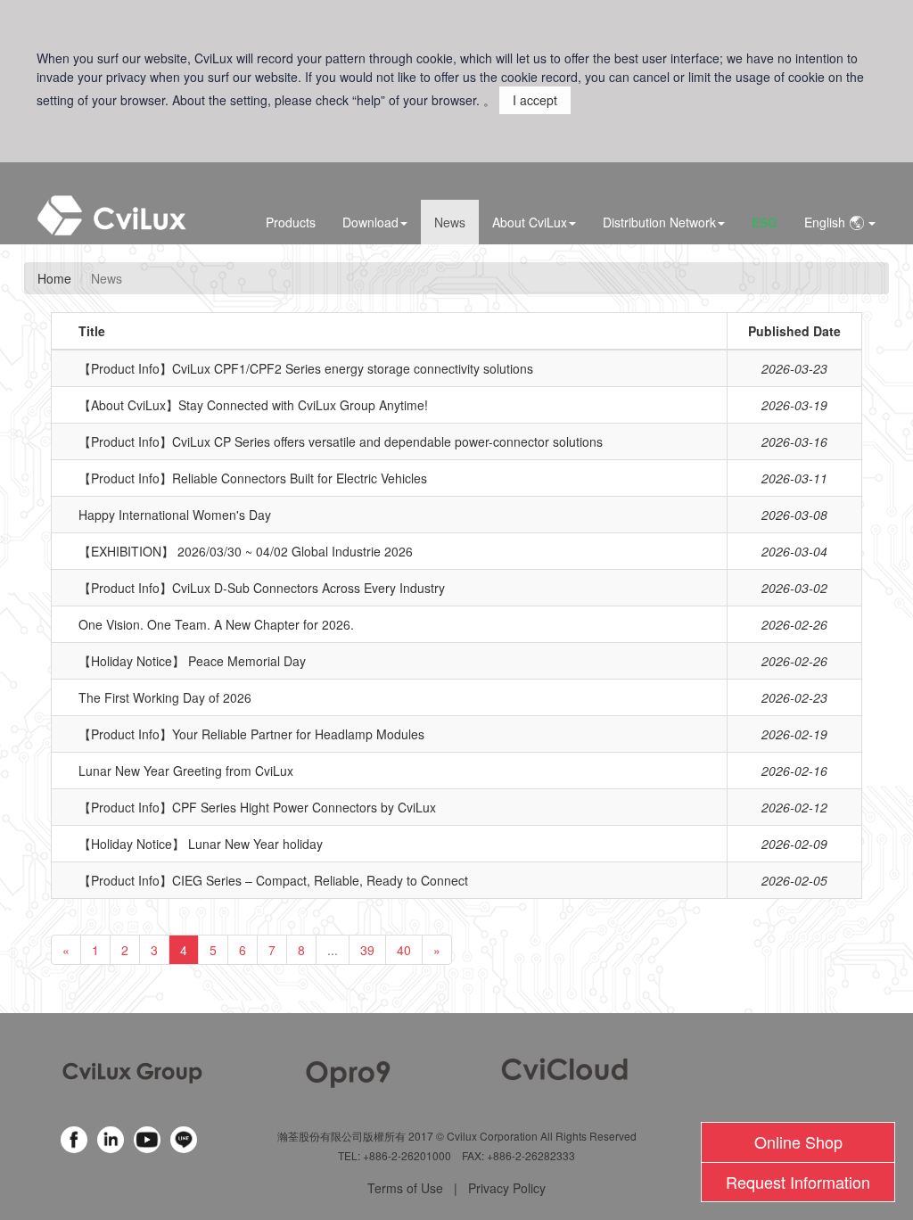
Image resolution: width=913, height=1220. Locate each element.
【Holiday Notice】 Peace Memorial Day (192, 661)
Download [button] (370, 222)
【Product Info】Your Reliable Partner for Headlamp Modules (251, 734)
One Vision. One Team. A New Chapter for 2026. (216, 624)
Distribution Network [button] (659, 222)
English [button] (826, 222)
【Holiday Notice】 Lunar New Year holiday (200, 844)
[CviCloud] (565, 1067)
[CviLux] (132, 1071)
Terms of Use (405, 1188)
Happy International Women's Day (174, 514)
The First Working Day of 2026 (164, 697)
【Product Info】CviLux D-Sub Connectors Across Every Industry (261, 588)
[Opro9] (348, 1071)
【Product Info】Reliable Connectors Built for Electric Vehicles (252, 478)
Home (54, 278)
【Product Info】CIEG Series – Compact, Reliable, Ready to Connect (273, 880)
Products (291, 222)
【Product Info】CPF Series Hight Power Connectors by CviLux (257, 807)
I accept (535, 100)
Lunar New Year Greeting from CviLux (185, 770)
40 (404, 950)
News (449, 222)
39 (367, 950)
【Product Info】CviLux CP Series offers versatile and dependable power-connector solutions (340, 441)
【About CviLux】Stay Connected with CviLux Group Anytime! (253, 405)
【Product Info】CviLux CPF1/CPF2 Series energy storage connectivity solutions (305, 368)
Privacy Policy (507, 1188)
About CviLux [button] (529, 222)
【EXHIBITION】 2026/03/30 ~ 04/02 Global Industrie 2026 (245, 551)
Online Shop (798, 1141)
